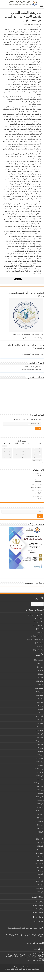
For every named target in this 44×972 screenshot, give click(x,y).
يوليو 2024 (40, 744)
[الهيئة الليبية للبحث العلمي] (22, 3)
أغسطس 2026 (39, 660)
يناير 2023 (40, 804)
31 (34, 460)
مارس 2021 (40, 881)
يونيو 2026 (40, 667)
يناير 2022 (40, 846)
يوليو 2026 (40, 663)
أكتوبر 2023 (40, 776)
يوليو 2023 (40, 786)
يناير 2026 (40, 684)
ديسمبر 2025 (39, 688)
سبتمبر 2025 (40, 698)
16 (40, 454)
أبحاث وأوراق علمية (38, 615)
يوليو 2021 (40, 867)
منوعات (41, 643)
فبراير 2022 (40, 842)
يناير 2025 (40, 723)
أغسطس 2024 (39, 741)
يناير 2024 (40, 765)
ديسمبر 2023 (39, 769)
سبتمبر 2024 (40, 737)
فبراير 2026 (40, 681)
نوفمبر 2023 (40, 772)
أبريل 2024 (40, 755)
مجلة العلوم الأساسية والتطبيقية (32, 366)
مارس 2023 (40, 797)
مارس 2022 (40, 839)
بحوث (42, 632)
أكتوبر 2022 (40, 814)
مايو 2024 (41, 751)
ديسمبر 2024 (39, 727)
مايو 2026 (41, 670)
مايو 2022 (41, 832)
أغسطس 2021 (39, 863)
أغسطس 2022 (39, 821)
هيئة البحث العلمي (38, 902)
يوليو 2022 (40, 825)
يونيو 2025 (40, 705)
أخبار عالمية (40, 622)
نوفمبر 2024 (40, 730)
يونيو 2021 (40, 870)
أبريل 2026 (40, 674)
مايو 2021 (41, 874)
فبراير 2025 (40, 720)
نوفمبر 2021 (40, 853)
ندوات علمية (40, 650)
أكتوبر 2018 (40, 892)
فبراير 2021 (40, 884)
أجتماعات (41, 618)
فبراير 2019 (40, 888)
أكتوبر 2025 (40, 695)
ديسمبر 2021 (39, 849)
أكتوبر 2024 (40, 734)
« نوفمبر (40, 462)
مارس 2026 (40, 677)
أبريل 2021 (40, 877)
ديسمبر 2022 (39, 807)
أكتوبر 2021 (40, 856)
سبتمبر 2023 (40, 779)
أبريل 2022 (40, 835)
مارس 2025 (40, 716)
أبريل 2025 (40, 712)
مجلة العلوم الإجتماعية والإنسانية (32, 369)
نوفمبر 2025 (40, 691)
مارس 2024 (40, 758)
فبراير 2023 (40, 800)
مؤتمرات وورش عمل (37, 639)
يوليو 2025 (40, 702)
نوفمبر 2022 (40, 811)
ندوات (42, 646)
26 (23, 457)
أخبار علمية (40, 625)
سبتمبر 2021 (40, 860)
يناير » (34, 462)
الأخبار (42, 629)
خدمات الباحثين (39, 636)
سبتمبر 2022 (40, 818)
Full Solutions (26, 967)
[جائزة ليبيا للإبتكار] (26, 548)
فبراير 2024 (40, 762)
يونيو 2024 (40, 748)
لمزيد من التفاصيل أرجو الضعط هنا (32, 354)
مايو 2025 (41, 709)
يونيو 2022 (40, 828)
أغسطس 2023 (39, 783)
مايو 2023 (41, 793)
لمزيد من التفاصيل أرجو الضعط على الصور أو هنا (28, 334)
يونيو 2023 (40, 790)
